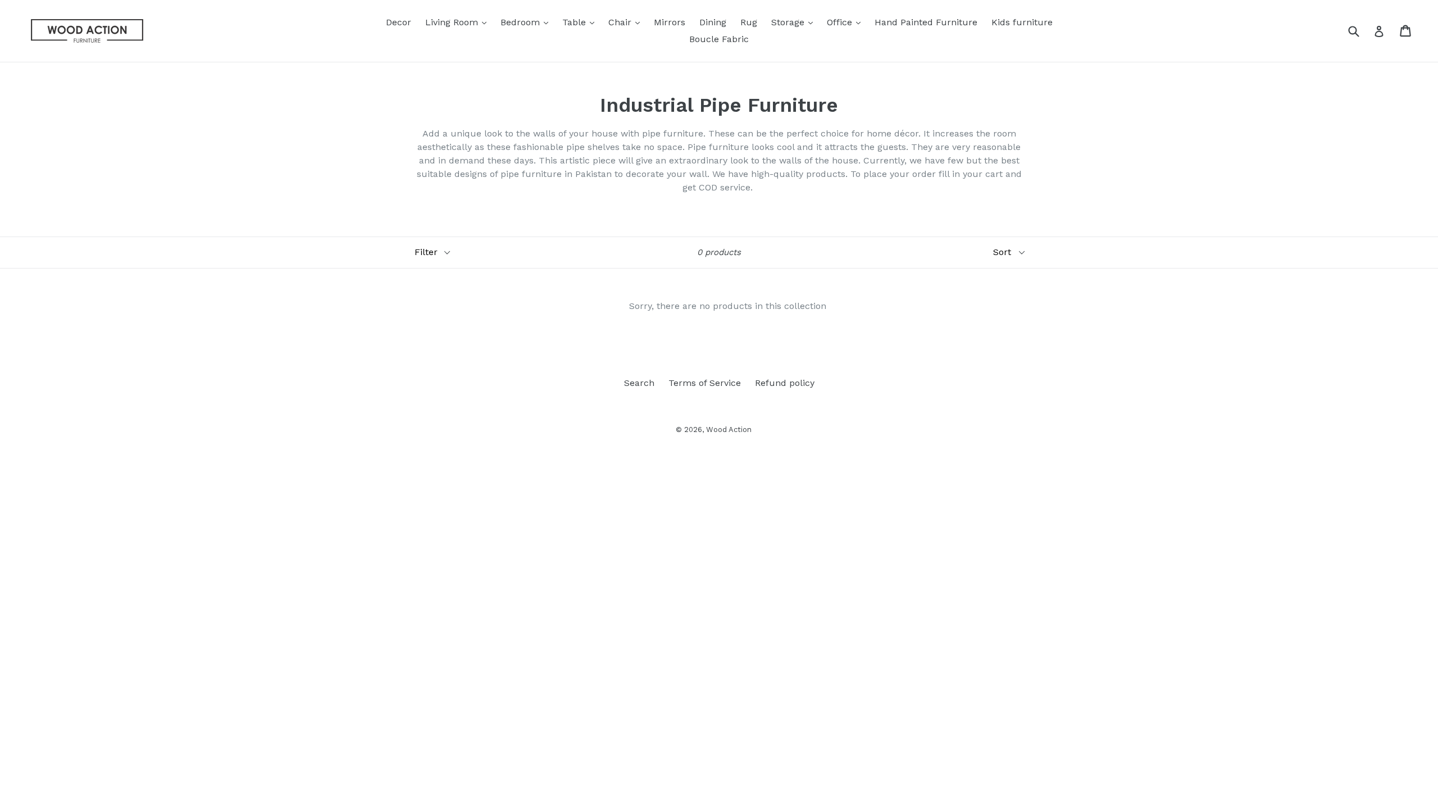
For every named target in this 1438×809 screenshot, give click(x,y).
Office (846, 22)
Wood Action (729, 429)
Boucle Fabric (719, 39)
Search (639, 383)
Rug (748, 22)
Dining (712, 22)
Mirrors (669, 22)
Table (581, 22)
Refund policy (784, 383)
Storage (794, 22)
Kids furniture (1022, 22)
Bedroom (527, 22)
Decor (398, 22)
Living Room (458, 22)
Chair (626, 22)
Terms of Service (704, 383)
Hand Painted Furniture (926, 22)
